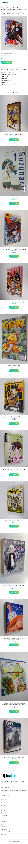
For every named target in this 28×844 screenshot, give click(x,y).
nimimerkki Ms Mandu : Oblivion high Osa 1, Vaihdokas (14, 586)
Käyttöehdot (4, 829)
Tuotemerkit (4, 815)
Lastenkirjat (4, 807)
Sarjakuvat (9, 53)
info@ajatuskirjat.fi (5, 795)
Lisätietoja (7, 62)
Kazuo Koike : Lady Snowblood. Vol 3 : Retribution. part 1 (14, 417)
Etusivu (2, 11)
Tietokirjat (3, 812)
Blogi (2, 824)
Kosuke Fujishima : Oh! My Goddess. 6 (14, 134)
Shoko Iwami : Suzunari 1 (14, 198)
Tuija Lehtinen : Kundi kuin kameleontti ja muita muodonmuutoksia (14, 638)
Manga (14, 53)
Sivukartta (3, 834)
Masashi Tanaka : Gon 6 (14, 365)
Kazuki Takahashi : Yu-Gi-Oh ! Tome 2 (14, 520)
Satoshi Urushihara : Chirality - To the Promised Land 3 (14, 250)
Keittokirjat (3, 805)
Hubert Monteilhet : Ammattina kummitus (14, 757)
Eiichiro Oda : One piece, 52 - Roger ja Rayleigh (14, 302)
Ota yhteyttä (4, 826)
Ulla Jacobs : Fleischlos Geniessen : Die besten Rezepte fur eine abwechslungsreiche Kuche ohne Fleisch (14, 704)
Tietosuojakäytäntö (5, 831)
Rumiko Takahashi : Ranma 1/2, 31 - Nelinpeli (14, 469)
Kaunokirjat (3, 802)
